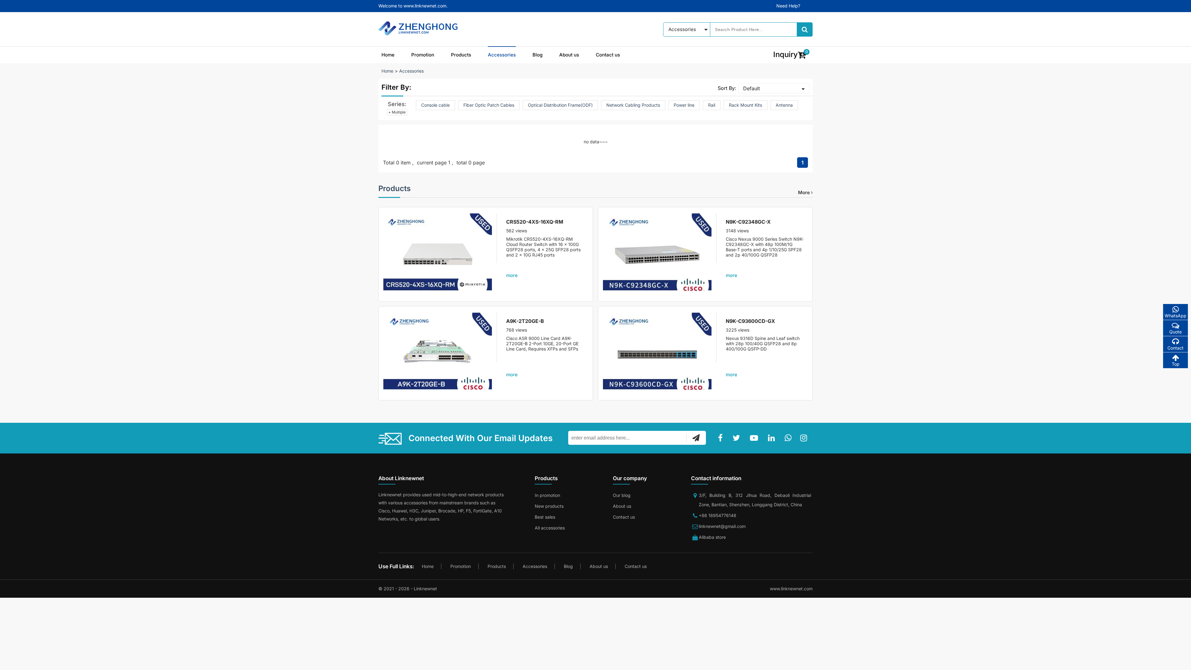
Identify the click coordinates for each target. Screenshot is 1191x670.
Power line (684, 105)
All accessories (550, 527)
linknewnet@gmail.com (722, 526)
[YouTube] (755, 438)
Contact (1175, 348)
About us (569, 55)
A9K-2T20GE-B (525, 321)
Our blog (622, 495)
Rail (711, 105)
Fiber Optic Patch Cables (488, 105)
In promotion (547, 495)
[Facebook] (721, 438)
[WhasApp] (789, 438)
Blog (537, 55)
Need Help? (788, 5)
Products (461, 55)
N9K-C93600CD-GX (750, 321)
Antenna (784, 105)
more (804, 192)
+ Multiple (397, 112)
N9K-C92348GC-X (748, 222)
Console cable (435, 105)
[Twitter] (738, 438)
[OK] (696, 437)
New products (549, 506)
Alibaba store (712, 537)
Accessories (502, 55)
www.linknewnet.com (791, 588)
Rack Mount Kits (745, 105)
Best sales (545, 517)
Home (388, 55)
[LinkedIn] (772, 438)
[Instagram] (805, 438)
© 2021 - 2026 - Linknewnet (407, 588)
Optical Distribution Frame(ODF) (560, 105)
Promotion (422, 55)
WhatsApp (1175, 315)
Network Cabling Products (633, 105)
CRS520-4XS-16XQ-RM (534, 222)
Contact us (608, 55)
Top (1176, 364)
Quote (1175, 331)
